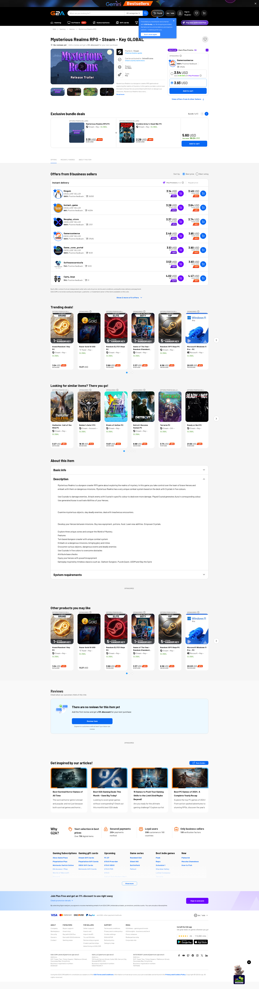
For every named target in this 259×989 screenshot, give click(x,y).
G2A (54, 29)
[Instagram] (197, 955)
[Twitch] (188, 955)
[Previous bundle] (202, 114)
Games (72, 29)
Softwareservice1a (73, 262)
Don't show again (150, 34)
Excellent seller (72, 194)
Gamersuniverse (185, 60)
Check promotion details (61, 900)
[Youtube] (183, 955)
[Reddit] (193, 955)
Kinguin (67, 191)
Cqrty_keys (69, 276)
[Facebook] (179, 955)
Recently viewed (68, 160)
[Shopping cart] (204, 13)
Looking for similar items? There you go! (79, 386)
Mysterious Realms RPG (87, 29)
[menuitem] (56, 22)
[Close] (255, 3)
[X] (202, 955)
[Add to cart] (203, 193)
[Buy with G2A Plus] (181, 193)
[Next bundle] (206, 114)
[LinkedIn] (206, 955)
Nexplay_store (71, 219)
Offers (54, 160)
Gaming (62, 29)
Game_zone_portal (73, 247)
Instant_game (71, 205)
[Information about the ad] (181, 56)
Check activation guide (133, 53)
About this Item (85, 160)
